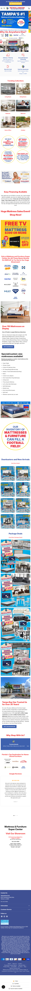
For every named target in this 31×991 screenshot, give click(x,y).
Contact (20, 935)
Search (9, 935)
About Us (14, 935)
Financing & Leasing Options (10, 937)
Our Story (20, 938)
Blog (25, 938)
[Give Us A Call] (8, 41)
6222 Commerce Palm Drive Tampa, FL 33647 (15, 809)
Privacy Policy (6, 938)
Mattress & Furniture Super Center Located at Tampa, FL (15, 941)
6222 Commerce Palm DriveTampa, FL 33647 (7, 869)
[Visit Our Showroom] (23, 41)
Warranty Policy (21, 937)
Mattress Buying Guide (15, 940)
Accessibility (14, 938)
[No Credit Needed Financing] (23, 30)
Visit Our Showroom (9, 698)
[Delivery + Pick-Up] (8, 30)
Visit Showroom (8, 318)
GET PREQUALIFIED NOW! (16, 3)
